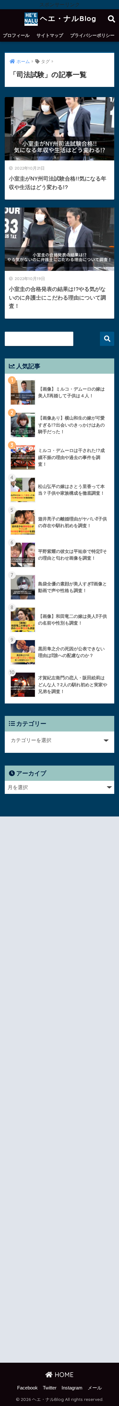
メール (95, 1387)
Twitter (49, 1387)
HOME (63, 1375)
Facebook (27, 1387)
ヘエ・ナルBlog (67, 18)
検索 (107, 339)
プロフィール (16, 35)
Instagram (72, 1387)
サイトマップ (49, 35)
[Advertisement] (59, 1091)
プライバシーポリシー (92, 35)
